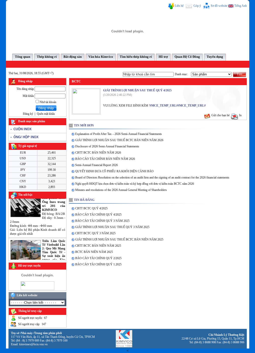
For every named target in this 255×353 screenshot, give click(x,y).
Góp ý (197, 5)
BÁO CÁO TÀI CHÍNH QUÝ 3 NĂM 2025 (102, 221)
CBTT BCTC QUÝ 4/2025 (91, 208)
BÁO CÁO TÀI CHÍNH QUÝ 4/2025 (98, 214)
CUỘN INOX (21, 129)
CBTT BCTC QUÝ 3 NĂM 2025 (95, 233)
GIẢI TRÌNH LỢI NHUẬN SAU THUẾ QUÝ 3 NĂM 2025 (112, 227)
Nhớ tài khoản (47, 102)
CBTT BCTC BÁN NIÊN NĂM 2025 (98, 245)
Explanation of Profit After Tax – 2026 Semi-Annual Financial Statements (118, 134)
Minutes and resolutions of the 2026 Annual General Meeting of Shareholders (121, 190)
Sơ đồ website (219, 5)
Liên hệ (179, 5)
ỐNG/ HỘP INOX (25, 137)
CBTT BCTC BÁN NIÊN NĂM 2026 (98, 152)
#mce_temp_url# (164, 105)
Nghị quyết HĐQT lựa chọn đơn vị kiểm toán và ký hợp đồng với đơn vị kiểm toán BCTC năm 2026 (134, 183)
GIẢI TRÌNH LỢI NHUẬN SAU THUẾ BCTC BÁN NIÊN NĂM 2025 (119, 239)
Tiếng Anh (240, 5)
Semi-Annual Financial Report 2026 (96, 165)
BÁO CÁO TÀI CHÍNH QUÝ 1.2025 (98, 264)
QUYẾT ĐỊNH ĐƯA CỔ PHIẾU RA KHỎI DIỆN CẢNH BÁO (114, 171)
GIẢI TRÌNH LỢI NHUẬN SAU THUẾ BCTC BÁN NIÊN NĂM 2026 (119, 140)
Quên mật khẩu (46, 114)
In (240, 115)
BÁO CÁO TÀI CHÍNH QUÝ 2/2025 (98, 258)
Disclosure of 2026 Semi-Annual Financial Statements (107, 146)
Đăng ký (28, 114)
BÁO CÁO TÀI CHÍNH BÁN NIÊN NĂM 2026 (105, 159)
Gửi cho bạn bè (220, 115)
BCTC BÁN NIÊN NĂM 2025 (94, 252)
